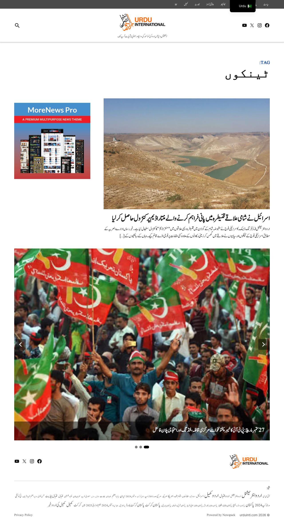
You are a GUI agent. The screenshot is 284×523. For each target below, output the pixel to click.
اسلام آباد (192, 496)
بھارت (102, 496)
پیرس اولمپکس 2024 (110, 505)
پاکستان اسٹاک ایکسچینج (239, 505)
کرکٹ (77, 505)
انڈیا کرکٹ (140, 496)
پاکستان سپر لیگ (166, 505)
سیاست (266, 4)
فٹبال (60, 496)
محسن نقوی (41, 496)
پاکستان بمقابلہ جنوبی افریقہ (194, 505)
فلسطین (66, 496)
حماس (97, 496)
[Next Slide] (263, 344)
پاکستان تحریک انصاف (178, 505)
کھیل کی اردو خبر (56, 505)
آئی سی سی (266, 496)
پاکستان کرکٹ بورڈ (135, 505)
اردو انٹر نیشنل (235, 496)
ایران (122, 496)
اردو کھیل (211, 495)
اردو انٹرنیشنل (252, 495)
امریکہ (164, 496)
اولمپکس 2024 (131, 496)
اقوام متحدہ (177, 496)
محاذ (176, 4)
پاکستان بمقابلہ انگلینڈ (225, 506)
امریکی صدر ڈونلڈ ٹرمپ (153, 496)
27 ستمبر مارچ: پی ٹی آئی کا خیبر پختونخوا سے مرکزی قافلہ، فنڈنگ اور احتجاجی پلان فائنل (208, 430)
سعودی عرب (86, 496)
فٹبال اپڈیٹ (51, 496)
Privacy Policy (23, 515)
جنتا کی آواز (210, 4)
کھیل (186, 4)
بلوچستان (108, 496)
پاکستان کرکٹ (152, 505)
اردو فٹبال (224, 496)
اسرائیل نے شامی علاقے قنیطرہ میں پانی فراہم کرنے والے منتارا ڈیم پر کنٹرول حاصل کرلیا (191, 218)
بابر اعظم (115, 496)
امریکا (170, 496)
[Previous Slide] (20, 344)
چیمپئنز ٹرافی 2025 (93, 506)
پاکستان (250, 505)
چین (83, 506)
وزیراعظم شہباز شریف (29, 496)
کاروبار (197, 4)
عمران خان (76, 496)
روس (93, 496)
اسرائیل (199, 496)
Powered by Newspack (221, 515)
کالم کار (223, 4)
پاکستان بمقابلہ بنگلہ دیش (210, 505)
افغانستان (185, 497)
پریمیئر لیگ (122, 505)
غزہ (70, 496)
